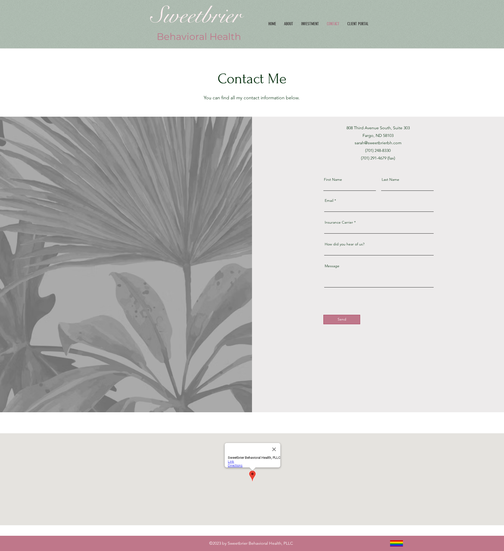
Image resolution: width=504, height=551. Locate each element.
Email (329, 200)
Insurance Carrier (339, 222)
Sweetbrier (199, 15)
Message (332, 266)
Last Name (390, 179)
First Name (333, 179)
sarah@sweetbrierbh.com (378, 142)
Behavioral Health (199, 36)
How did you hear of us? (344, 244)
